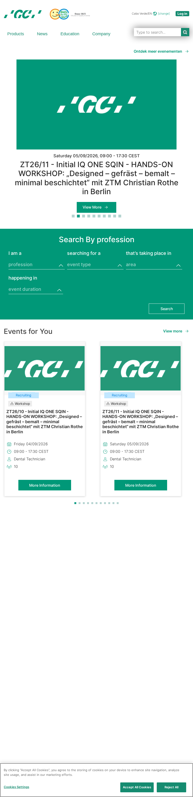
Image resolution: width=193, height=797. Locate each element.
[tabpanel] (96, 136)
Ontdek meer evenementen (158, 51)
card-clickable (44, 445)
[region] (96, 780)
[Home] (46, 14)
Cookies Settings (16, 787)
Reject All (171, 787)
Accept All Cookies (137, 787)
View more (172, 331)
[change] (164, 13)
